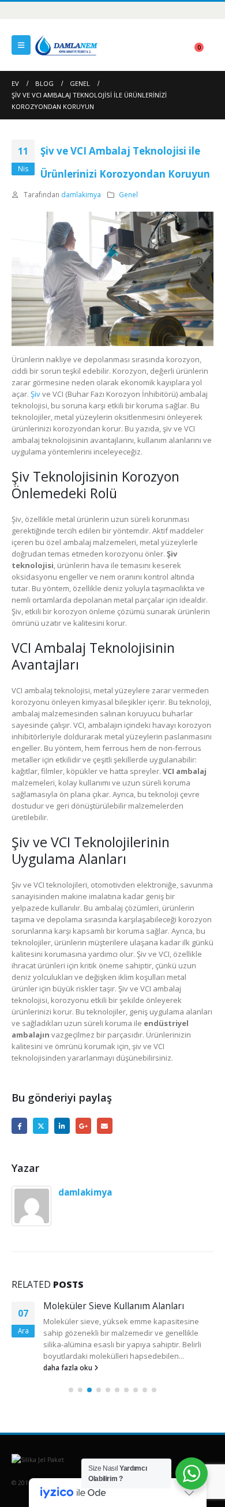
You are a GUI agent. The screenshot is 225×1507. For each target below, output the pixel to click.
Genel (128, 194)
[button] (71, 1390)
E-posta (104, 1125)
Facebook (19, 1125)
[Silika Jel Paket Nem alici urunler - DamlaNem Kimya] (66, 44)
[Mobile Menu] (21, 45)
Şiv (35, 394)
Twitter (40, 1125)
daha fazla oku (68, 1367)
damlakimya (81, 194)
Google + (83, 1125)
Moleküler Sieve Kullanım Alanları (113, 1305)
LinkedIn (62, 1125)
